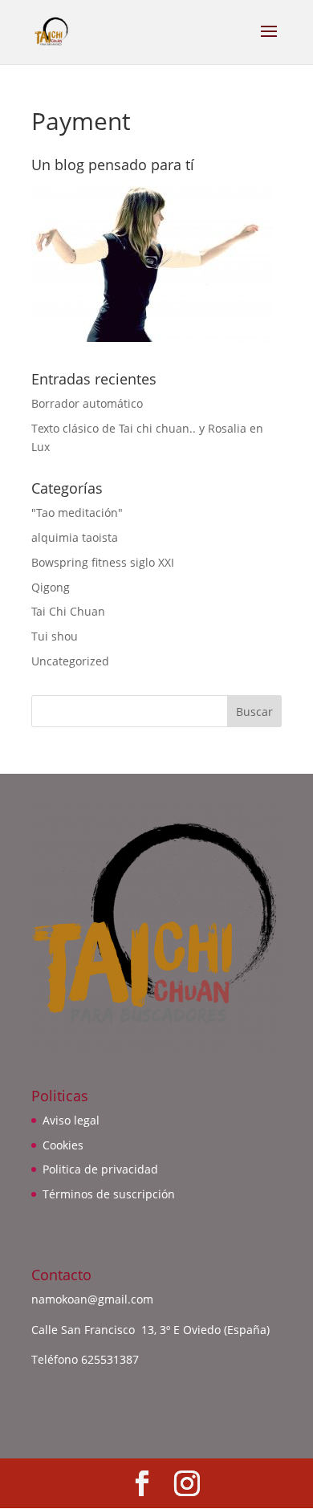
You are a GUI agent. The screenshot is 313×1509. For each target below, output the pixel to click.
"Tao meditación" (77, 512)
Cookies (63, 1145)
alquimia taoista (74, 537)
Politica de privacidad (100, 1169)
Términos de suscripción (109, 1194)
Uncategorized (70, 661)
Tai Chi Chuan (68, 611)
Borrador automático (87, 403)
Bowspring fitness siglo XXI (102, 562)
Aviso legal (71, 1120)
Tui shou (54, 636)
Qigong (50, 587)
